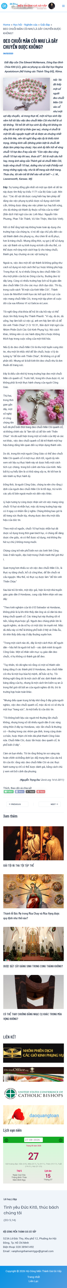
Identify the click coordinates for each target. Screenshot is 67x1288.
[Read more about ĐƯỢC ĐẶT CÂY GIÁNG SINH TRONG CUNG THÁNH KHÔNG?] (33, 943)
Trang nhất (33, 1276)
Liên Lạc (33, 1281)
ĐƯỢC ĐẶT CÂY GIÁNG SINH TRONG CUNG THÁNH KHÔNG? (33, 966)
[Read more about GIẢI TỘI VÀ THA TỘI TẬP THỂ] (33, 843)
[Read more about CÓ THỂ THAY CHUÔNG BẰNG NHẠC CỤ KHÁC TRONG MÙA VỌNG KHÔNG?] (33, 991)
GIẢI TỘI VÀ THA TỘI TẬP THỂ (18, 865)
